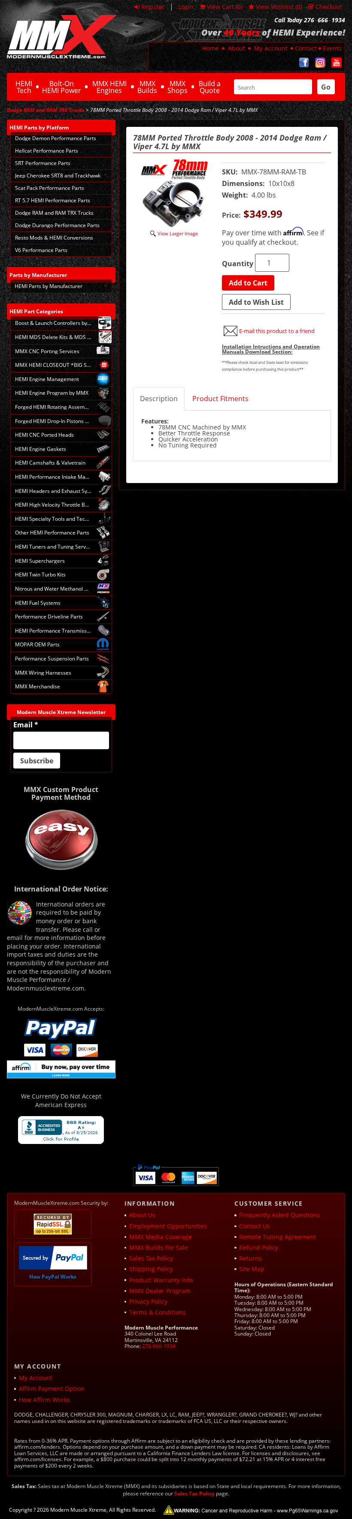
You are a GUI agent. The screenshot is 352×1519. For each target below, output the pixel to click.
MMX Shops (177, 87)
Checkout (329, 7)
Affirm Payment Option (52, 1388)
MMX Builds (147, 87)
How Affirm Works (44, 1400)
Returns (250, 1258)
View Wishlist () (279, 7)
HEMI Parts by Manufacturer (48, 286)
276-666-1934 (159, 1346)
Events (332, 48)
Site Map (251, 1269)
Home (210, 48)
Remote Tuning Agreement (277, 1237)
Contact (306, 48)
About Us (142, 1215)
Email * (25, 724)
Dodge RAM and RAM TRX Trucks (46, 110)
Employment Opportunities (168, 1226)
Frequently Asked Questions (279, 1215)
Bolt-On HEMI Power (61, 87)
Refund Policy (258, 1247)
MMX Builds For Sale (158, 1247)
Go (326, 87)
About (236, 48)
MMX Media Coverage (160, 1237)
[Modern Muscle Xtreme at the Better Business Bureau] (61, 1130)
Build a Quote (210, 87)
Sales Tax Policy (151, 1258)
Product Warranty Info (161, 1280)
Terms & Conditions (157, 1312)
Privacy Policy (148, 1301)
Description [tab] (159, 398)
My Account (271, 48)
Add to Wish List (256, 302)
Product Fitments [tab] (220, 398)
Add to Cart (248, 283)
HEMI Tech (23, 87)
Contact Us (254, 1226)
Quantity (237, 263)
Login (186, 7)
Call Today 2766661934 (309, 20)
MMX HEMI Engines (109, 87)
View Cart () (225, 7)
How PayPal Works (52, 1276)
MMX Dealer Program (160, 1291)
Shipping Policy (151, 1269)
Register (153, 7)
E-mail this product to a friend (277, 331)
